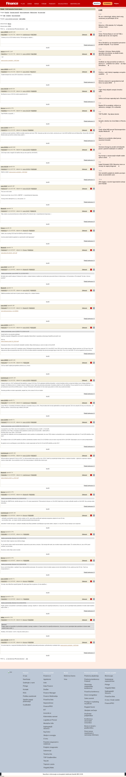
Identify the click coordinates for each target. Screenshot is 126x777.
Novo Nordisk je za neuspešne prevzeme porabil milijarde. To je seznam (112, 43)
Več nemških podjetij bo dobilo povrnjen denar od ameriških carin (112, 174)
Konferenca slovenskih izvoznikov (88, 720)
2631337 (4, 327)
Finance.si (47, 676)
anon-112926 (4, 127)
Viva (65, 679)
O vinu (45, 739)
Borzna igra (109, 676)
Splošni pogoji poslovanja (28, 700)
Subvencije (47, 750)
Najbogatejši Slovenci (47, 727)
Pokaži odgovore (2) (89, 221)
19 (10, 29)
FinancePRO (48, 706)
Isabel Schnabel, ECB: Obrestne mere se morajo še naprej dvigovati (112, 165)
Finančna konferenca (91, 691)
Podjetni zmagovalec (50, 747)
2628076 (4, 130)
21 (13, 29)
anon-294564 (4, 147)
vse (4, 15)
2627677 (33, 71)
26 (22, 29)
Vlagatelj (107, 3)
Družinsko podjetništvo (88, 714)
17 (7, 29)
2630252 (4, 290)
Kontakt (25, 689)
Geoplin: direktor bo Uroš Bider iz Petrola (112, 121)
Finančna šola (48, 699)
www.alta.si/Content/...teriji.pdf (9, 253)
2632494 (26, 534)
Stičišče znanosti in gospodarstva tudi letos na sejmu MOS (111, 82)
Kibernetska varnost (50, 716)
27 (23, 29)
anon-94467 (26, 71)
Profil (6, 9)
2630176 (4, 188)
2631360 (4, 403)
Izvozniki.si (47, 713)
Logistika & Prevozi (50, 720)
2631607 (4, 422)
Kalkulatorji (63, 4)
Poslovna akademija (91, 676)
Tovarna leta (47, 754)
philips (2, 617)
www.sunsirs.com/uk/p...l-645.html (10, 60)
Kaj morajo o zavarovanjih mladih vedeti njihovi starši (112, 156)
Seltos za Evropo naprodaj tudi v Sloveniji (112, 98)
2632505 (4, 581)
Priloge (25, 686)
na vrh (47, 47)
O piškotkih (27, 705)
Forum (44, 4)
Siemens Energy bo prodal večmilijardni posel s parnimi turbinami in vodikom (112, 148)
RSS (24, 693)
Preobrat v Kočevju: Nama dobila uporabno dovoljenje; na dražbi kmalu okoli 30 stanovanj (111, 53)
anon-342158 (4, 88)
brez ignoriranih (16, 15)
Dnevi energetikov (90, 695)
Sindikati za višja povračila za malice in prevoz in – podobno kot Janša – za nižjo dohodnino (112, 63)
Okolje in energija (49, 735)
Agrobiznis (47, 679)
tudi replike (22, 19)
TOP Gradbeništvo (49, 757)
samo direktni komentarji (11, 19)
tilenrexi (3, 108)
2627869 (4, 34)
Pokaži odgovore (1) (89, 45)
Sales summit (89, 698)
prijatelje (8, 15)
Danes (29, 4)
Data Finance (48, 686)
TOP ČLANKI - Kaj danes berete (109, 114)
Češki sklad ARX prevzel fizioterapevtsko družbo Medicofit (112, 130)
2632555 (4, 642)
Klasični (7, 12)
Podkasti (52, 4)
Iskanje (20, 9)
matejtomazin (26, 34)
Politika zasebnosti (29, 696)
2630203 (4, 211)
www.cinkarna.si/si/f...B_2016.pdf (10, 341)
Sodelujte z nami (29, 683)
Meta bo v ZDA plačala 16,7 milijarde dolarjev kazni (111, 26)
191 (27, 29)
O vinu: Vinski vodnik (112, 700)
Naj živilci (46, 732)
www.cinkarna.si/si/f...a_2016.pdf (10, 478)
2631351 (4, 380)
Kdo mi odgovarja (24, 12)
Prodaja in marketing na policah (91, 703)
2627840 (33, 34)
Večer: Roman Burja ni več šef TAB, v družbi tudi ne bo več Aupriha (111, 35)
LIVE (23, 4)
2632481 (4, 475)
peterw (3, 51)
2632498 (26, 560)
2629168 (4, 149)
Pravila (16, 9)
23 (17, 29)
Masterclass (75, 4)
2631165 (4, 308)
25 (20, 29)
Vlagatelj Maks (48, 767)
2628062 (4, 110)
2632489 (4, 515)
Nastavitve (11, 9)
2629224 (4, 169)
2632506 (4, 599)
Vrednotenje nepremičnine (109, 680)
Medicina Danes (69, 676)
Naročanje (26, 679)
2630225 (4, 269)
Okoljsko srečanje (90, 710)
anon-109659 (4, 32)
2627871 (4, 54)
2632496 (4, 534)
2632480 (4, 455)
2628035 (4, 71)
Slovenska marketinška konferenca (88, 686)
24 (18, 29)
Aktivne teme (33, 12)
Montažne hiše (48, 723)
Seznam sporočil (14, 12)
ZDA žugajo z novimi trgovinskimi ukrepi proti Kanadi (112, 183)
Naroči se (97, 3)
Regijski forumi (89, 707)
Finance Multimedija (50, 696)
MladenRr (3, 208)
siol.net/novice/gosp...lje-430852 (9, 311)
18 (8, 29)
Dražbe (46, 689)
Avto (45, 683)
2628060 (4, 91)
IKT (44, 710)
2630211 (4, 230)
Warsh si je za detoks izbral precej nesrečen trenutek (110, 139)
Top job (46, 761)
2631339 (26, 362)
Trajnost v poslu (48, 764)
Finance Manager (49, 693)
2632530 (4, 620)
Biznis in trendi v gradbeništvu (90, 727)
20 (12, 29)
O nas (25, 676)
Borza (36, 4)
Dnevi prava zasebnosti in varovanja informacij (91, 733)
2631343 (4, 362)
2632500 (4, 560)
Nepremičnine (48, 703)
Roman (3, 228)
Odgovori (84, 34)
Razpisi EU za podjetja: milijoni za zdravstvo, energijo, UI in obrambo (110, 106)
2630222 (4, 250)
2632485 (4, 494)
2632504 (26, 599)
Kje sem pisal (41, 12)
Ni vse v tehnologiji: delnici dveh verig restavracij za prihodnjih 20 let (111, 17)
